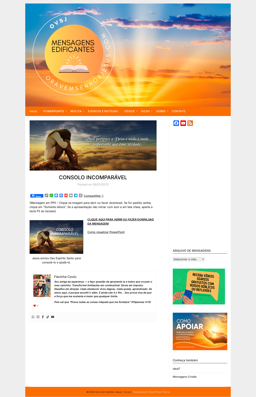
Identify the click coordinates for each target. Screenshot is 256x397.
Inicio (33, 111)
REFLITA (76, 111)
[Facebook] (42, 317)
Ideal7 (176, 368)
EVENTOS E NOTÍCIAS (103, 111)
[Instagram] (38, 317)
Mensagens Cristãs (185, 376)
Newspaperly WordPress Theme (151, 391)
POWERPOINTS (53, 111)
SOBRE (161, 111)
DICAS (145, 111)
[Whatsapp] (33, 317)
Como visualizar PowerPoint (106, 232)
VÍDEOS (129, 111)
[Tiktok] (47, 317)
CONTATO (179, 111)
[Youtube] (52, 317)
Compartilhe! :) (93, 196)
